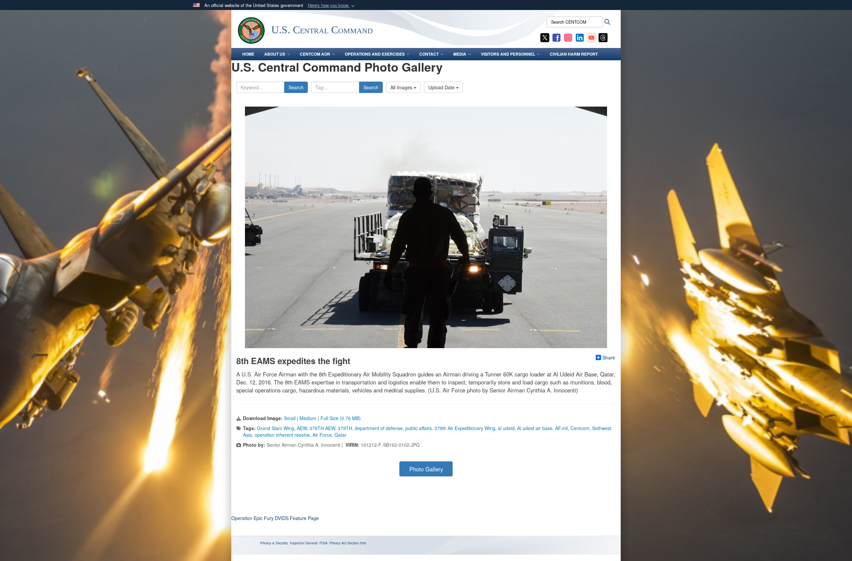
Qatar (340, 434)
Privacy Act (337, 543)
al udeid (506, 428)
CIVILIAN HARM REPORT (574, 54)
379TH (345, 428)
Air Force (322, 434)
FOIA (323, 543)
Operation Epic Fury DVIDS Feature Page (275, 518)
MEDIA (459, 54)
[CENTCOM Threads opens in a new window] (603, 37)
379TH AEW (322, 428)
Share (608, 357)
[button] (332, 5)
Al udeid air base (534, 428)
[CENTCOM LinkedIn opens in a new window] (579, 37)
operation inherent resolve (282, 434)
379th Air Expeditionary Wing (464, 428)
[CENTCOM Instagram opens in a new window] (568, 37)
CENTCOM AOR (315, 54)
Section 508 (356, 543)
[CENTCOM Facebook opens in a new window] (556, 37)
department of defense (379, 428)
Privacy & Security (274, 543)
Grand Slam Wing (275, 428)
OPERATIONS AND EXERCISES (375, 54)
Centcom (579, 428)
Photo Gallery (426, 469)
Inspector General (304, 543)
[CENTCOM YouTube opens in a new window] (591, 37)
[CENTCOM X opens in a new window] (544, 37)
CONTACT (429, 54)
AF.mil (561, 428)
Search (296, 87)
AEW (302, 428)
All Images (402, 87)
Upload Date (442, 87)
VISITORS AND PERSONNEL (508, 54)
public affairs (418, 428)
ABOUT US (274, 54)
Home (248, 54)
